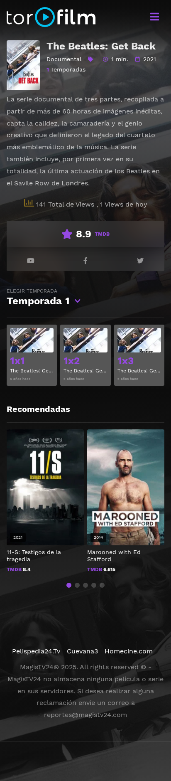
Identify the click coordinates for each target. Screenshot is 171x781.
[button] (68, 585)
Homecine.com (129, 651)
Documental (63, 59)
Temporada (38, 297)
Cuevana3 (82, 651)
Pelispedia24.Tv (36, 651)
